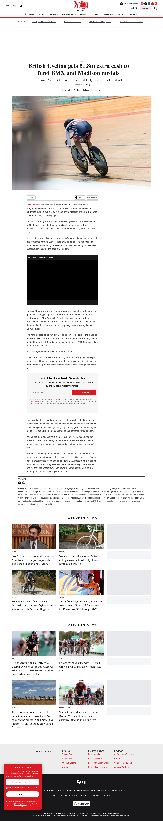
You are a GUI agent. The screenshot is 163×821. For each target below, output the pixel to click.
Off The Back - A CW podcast (100, 22)
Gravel (95, 14)
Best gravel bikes (95, 759)
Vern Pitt (68, 90)
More (133, 14)
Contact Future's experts (59, 791)
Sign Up (23, 794)
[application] (62, 280)
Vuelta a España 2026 (72, 22)
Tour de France (68, 754)
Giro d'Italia (67, 759)
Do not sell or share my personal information (91, 795)
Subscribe (145, 8)
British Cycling (33, 205)
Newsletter (93, 197)
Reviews (54, 14)
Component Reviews (123, 763)
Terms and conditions (84, 791)
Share (32, 197)
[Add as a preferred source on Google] (81, 803)
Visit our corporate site (112, 813)
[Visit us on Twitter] (145, 3)
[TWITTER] (20, 482)
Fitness (83, 14)
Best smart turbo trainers (98, 763)
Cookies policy (119, 791)
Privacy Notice (34, 401)
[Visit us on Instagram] (142, 3)
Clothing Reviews (121, 767)
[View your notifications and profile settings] (21, 6)
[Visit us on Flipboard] (156, 3)
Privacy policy (103, 791)
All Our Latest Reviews (124, 754)
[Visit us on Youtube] (152, 3)
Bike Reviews (120, 759)
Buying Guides (69, 14)
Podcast (121, 14)
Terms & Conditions (20, 805)
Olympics (66, 767)
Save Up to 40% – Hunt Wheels (44, 22)
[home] (25, 15)
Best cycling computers (98, 767)
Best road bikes (94, 754)
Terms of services (57, 399)
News (31, 14)
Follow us (81, 197)
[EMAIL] (24, 482)
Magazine (108, 14)
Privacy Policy (31, 803)
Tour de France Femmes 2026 (131, 22)
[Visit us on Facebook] (149, 3)
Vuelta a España (69, 763)
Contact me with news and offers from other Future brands (23, 788)
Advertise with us (58, 795)
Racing (42, 14)
